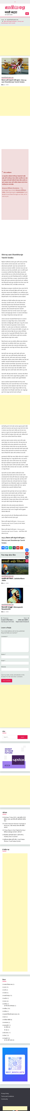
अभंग (5, 990)
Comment (4, 636)
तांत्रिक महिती (7, 1019)
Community (4, 1099)
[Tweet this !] (6, 547)
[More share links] (21, 547)
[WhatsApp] (10, 547)
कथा (5, 1001)
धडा (6, 1030)
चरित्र (5, 1011)
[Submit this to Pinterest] (17, 547)
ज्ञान (5, 1017)
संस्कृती (5, 1038)
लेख (5, 1035)
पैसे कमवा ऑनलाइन (10, 1006)
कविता (5, 1008)
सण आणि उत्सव (9, 1040)
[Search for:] (10, 737)
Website (3, 667)
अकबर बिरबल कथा (8, 984)
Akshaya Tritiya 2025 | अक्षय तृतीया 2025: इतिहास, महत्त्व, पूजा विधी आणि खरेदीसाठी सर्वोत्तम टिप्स (15, 819)
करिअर (5, 1004)
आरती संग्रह (7, 995)
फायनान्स (6, 1022)
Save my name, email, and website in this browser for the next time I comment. (12, 675)
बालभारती (6, 1025)
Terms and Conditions (7, 1096)
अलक (5, 993)
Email (3, 660)
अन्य (5, 987)
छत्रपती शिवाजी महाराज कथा (7, 77)
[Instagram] (26, 560)
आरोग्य (5, 998)
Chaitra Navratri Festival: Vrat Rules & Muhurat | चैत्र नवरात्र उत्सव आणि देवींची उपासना (15, 825)
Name (3, 654)
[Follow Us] (26, 550)
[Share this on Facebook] (3, 547)
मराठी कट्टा (11, 12)
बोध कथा (6, 1033)
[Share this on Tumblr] (14, 547)
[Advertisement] (15, 41)
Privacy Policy (5, 1093)
